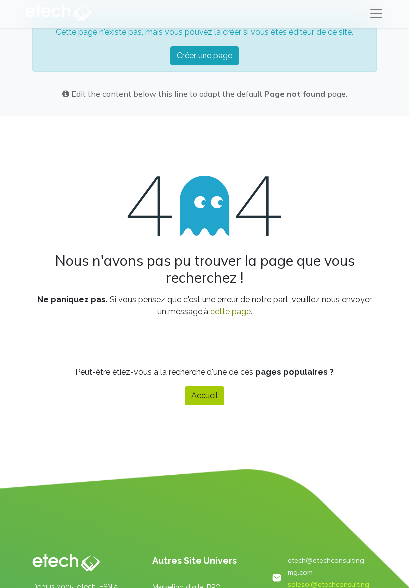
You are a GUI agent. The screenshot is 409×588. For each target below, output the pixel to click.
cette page (230, 311)
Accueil (204, 395)
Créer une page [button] (204, 55)
